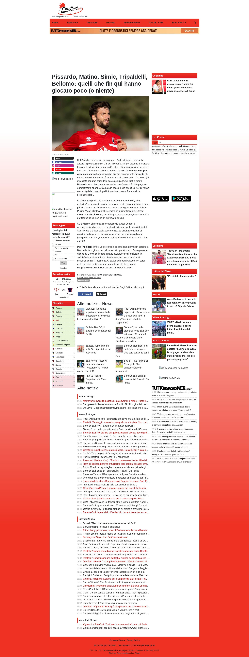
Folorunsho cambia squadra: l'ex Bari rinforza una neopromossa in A (118, 446)
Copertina (157, 76)
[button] (63, 263)
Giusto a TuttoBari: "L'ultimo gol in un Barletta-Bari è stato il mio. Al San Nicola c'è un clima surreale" (134, 579)
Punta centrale (61, 258)
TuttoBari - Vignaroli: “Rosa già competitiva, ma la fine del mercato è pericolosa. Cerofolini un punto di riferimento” (141, 606)
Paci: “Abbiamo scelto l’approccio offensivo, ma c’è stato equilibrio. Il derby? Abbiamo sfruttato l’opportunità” (132, 316)
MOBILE (146, 645)
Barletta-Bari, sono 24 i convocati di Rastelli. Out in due (136, 379)
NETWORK (99, 645)
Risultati (63, 268)
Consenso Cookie (117, 640)
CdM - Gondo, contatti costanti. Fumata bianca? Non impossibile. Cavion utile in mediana (128, 592)
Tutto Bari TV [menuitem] (179, 22)
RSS (153, 645)
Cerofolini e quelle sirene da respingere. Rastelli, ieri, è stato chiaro (117, 450)
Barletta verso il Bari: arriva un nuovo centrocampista (110, 603)
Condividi (86, 294)
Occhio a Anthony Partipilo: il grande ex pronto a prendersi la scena (117, 509)
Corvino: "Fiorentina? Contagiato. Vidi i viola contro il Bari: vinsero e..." (119, 565)
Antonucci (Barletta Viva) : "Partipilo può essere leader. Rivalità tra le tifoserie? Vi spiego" (128, 460)
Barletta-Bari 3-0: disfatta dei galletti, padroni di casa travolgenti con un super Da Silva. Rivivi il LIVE (134, 432)
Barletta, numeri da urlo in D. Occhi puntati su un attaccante (98, 349)
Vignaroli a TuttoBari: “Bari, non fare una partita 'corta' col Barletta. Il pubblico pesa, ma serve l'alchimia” (135, 624)
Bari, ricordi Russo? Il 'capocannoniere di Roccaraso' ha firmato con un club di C (124, 443)
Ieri (160, 142)
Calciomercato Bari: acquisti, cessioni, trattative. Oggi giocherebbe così (119, 628)
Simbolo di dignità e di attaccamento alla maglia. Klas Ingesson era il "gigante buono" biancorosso (133, 613)
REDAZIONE (110, 645)
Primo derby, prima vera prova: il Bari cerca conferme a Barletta (115, 530)
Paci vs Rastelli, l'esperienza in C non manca (96, 379)
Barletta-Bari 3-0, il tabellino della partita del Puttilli (98, 330)
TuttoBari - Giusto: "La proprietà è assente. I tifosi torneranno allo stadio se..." (122, 561)
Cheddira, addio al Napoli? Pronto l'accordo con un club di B (114, 572)
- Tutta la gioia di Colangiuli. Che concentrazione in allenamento (119, 453)
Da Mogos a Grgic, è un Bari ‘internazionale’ (105, 537)
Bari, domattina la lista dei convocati (101, 527)
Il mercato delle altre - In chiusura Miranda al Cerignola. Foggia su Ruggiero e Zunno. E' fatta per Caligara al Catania (142, 568)
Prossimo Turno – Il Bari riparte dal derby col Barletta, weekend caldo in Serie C (123, 474)
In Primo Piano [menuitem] (132, 22)
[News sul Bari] (70, 8)
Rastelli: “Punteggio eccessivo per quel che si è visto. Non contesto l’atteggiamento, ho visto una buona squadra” (140, 422)
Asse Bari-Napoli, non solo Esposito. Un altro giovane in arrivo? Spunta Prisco (123, 544)
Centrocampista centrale (61, 249)
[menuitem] (195, 23)
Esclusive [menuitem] (72, 22)
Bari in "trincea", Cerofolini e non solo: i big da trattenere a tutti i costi (118, 582)
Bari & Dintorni (160, 340)
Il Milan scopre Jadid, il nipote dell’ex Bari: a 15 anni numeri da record (118, 534)
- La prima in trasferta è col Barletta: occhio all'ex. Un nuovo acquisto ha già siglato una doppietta (138, 540)
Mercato (156, 294)
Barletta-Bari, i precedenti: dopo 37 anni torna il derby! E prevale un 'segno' (121, 505)
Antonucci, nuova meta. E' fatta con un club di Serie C (110, 484)
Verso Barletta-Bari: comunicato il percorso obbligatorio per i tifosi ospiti (119, 478)
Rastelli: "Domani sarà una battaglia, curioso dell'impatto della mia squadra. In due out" (127, 558)
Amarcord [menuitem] (92, 22)
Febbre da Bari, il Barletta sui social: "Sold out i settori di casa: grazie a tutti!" (122, 547)
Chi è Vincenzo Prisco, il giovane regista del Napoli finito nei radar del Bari (121, 488)
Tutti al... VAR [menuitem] (156, 22)
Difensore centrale (62, 241)
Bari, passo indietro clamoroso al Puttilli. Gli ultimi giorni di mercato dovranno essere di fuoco (130, 404)
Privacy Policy (133, 640)
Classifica (58, 303)
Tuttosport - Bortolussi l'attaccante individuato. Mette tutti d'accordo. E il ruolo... (123, 491)
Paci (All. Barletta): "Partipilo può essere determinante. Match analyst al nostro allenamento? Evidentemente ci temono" (143, 575)
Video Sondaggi (161, 317)
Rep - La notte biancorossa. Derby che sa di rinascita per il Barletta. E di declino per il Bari (129, 495)
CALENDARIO (124, 645)
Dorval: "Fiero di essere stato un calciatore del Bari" (109, 523)
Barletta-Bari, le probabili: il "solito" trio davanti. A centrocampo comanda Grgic (123, 512)
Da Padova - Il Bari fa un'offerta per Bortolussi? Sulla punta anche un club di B (123, 599)
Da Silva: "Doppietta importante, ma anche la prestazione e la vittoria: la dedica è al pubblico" (130, 408)
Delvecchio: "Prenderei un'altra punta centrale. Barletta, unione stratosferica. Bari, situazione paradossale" (137, 586)
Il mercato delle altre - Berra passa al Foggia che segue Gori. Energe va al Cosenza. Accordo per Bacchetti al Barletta (142, 481)
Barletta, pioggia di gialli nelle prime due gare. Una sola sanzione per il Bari (121, 439)
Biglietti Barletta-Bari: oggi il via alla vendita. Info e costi (111, 610)
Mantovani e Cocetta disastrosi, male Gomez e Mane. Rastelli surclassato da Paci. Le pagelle (130, 401)
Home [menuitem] (55, 22)
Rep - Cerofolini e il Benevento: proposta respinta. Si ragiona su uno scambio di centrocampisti (131, 589)
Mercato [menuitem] (110, 22)
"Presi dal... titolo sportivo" (181, 276)
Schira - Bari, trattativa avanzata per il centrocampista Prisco (113, 498)
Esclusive (157, 246)
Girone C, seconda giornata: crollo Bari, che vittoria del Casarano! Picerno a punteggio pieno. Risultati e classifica (132, 334)
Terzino (58, 244)
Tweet (102, 294)
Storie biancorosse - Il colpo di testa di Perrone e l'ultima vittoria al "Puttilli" (121, 596)
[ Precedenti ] (63, 297)
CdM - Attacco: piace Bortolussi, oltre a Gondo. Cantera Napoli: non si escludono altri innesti (130, 502)
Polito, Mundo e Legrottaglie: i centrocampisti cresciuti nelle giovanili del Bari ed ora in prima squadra (134, 467)
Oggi (155, 142)
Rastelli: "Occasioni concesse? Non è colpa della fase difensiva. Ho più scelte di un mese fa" (130, 554)
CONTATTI (136, 645)
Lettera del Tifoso (161, 271)
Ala (56, 255)
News (87, 275)
